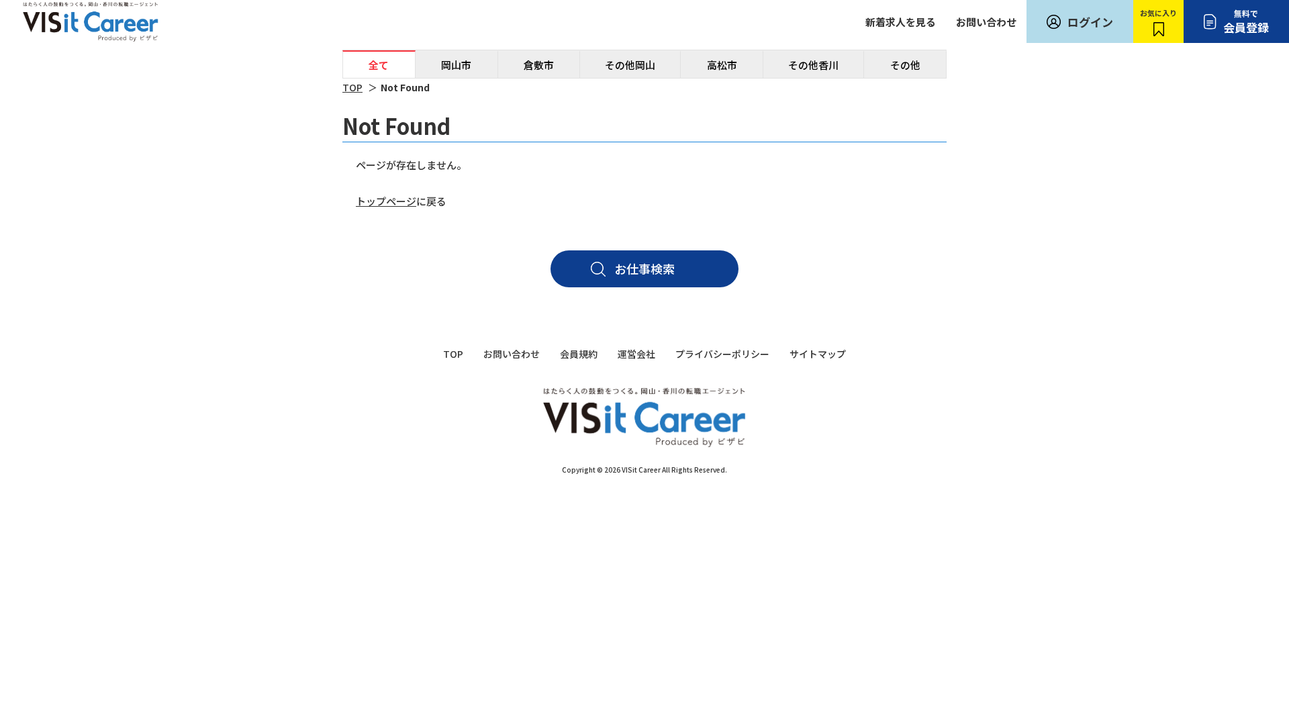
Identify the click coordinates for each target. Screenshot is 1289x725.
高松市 (722, 65)
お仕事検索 (644, 268)
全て (379, 65)
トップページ (386, 201)
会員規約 (579, 353)
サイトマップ (818, 353)
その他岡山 (630, 65)
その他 (905, 65)
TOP (352, 87)
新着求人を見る (900, 22)
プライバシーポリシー (722, 353)
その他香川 (813, 65)
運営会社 (636, 353)
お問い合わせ (986, 22)
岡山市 (456, 65)
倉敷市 (539, 65)
